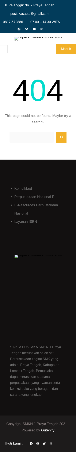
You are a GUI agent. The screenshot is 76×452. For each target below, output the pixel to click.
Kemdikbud (23, 189)
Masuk (66, 49)
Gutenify (47, 430)
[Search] (61, 137)
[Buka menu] (4, 49)
